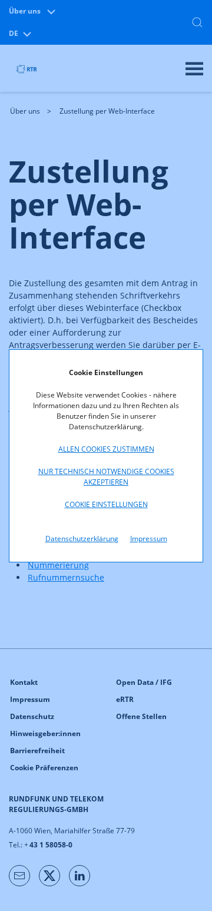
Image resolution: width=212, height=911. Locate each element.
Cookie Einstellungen (106, 504)
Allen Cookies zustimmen (106, 449)
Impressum (148, 539)
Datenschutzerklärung (81, 539)
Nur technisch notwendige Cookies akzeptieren (106, 476)
